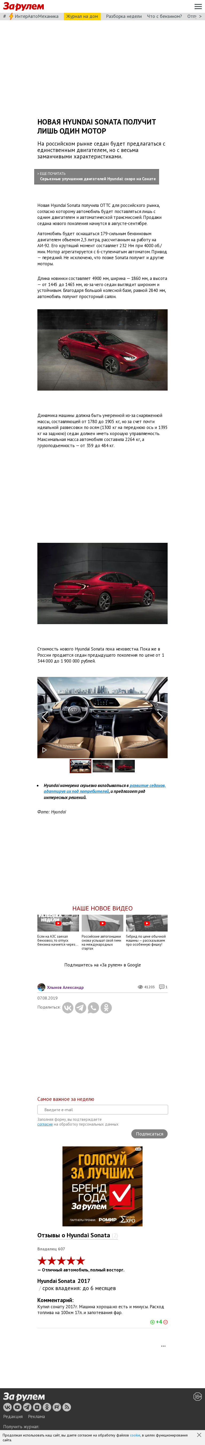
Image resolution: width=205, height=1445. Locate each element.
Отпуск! (195, 16)
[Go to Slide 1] (80, 766)
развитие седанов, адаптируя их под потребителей (104, 788)
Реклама (36, 1416)
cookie (135, 1435)
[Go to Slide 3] (125, 766)
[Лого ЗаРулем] (23, 6)
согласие (45, 1124)
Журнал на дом (82, 16)
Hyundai (47, 1281)
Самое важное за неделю (65, 1099)
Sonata (66, 1281)
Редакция (13, 1416)
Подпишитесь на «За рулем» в (102, 965)
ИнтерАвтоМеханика (36, 16)
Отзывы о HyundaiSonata (77, 1235)
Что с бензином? (164, 16)
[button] (199, 1435)
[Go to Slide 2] (102, 766)
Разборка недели (124, 16)
